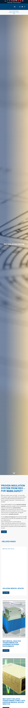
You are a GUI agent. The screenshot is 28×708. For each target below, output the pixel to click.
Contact (4, 531)
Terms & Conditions (17, 2)
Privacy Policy (10, 2)
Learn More (6, 592)
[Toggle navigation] (14, 6)
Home (11, 11)
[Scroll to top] (21, 702)
